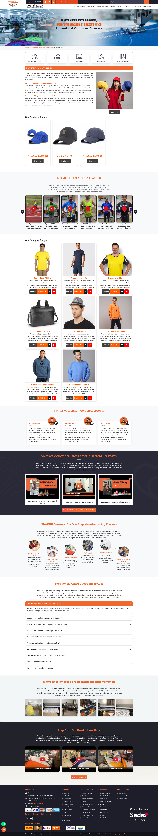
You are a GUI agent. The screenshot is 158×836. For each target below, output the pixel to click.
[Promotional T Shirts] (54, 291)
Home (27, 47)
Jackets (137, 6)
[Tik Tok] (34, 818)
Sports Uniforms (79, 6)
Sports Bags (104, 818)
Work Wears (146, 6)
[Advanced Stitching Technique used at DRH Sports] (79, 759)
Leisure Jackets (105, 807)
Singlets (102, 815)
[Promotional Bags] (54, 345)
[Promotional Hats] (90, 345)
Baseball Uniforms (88, 807)
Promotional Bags (42, 331)
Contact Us (67, 815)
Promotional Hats (79, 331)
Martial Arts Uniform (116, 6)
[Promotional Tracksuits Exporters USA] (115, 312)
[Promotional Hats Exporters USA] (79, 312)
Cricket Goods (68, 801)
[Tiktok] (54, 2)
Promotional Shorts (79, 278)
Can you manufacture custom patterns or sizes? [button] (45, 637)
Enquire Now (114, 112)
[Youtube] (31, 818)
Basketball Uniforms (88, 810)
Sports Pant (104, 796)
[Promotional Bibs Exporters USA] (115, 259)
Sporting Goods (102, 6)
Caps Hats (103, 798)
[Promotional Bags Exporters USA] (42, 312)
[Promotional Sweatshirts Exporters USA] (79, 366)
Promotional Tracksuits (115, 331)
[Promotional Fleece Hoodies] (54, 398)
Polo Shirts (103, 810)
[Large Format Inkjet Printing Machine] (106, 707)
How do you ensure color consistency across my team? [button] (47, 624)
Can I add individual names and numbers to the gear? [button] (46, 656)
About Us (66, 793)
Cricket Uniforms (87, 812)
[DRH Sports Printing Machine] (124, 707)
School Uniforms (68, 796)
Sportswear (90, 6)
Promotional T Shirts (42, 278)
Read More (33, 291)
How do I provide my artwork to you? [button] (40, 662)
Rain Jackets (104, 812)
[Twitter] (45, 2)
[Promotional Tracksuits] (126, 345)
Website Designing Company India (115, 834)
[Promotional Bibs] (126, 291)
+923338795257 (38, 803)
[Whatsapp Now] (3, 824)
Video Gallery (67, 810)
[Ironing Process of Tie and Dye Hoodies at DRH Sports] (42, 759)
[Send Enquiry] (3, 829)
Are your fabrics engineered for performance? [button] (43, 649)
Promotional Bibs (115, 278)
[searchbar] (146, 2)
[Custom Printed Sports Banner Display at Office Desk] (88, 707)
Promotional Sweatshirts (79, 385)
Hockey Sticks (68, 804)
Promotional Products (44, 47)
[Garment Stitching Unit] (33, 707)
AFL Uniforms (86, 796)
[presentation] (22, 212)
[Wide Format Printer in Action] (51, 707)
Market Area (67, 821)
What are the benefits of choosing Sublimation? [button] (44, 631)
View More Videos (77, 777)
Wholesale (128, 6)
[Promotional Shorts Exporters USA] (79, 259)
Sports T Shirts (105, 793)
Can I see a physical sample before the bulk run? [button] (44, 604)
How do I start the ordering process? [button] (40, 668)
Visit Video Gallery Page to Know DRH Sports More (79, 510)
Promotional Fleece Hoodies (42, 385)
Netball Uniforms (87, 818)
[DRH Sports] (13, 4)
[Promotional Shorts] (90, 291)
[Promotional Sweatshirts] (90, 398)
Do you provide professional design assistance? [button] (44, 618)
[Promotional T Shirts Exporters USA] (42, 259)
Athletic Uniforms (87, 804)
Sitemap (66, 818)
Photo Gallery (67, 807)
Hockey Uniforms (87, 815)
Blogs (65, 812)
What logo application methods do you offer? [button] (43, 643)
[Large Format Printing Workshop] (70, 707)
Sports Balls (67, 798)
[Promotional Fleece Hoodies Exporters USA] (42, 366)
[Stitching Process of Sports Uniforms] (115, 759)
